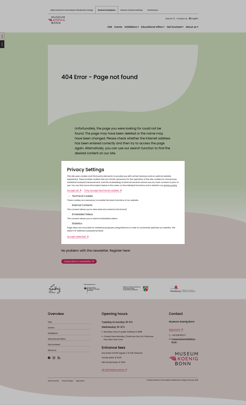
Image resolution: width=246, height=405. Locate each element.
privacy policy (170, 185)
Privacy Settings (85, 170)
